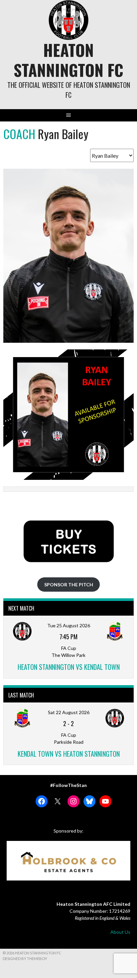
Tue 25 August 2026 (68, 625)
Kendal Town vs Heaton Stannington (69, 754)
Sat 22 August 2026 (68, 712)
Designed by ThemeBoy (25, 958)
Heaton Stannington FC (68, 60)
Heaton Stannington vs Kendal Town (69, 667)
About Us (120, 932)
